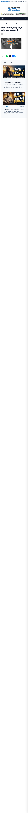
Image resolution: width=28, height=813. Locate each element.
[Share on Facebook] (13, 56)
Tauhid (6, 80)
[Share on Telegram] (15, 56)
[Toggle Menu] (25, 18)
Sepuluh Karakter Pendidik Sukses (14, 109)
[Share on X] (10, 56)
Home (2, 23)
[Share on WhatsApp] (7, 56)
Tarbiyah (6, 106)
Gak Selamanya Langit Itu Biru (12, 82)
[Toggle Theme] (14, 3)
